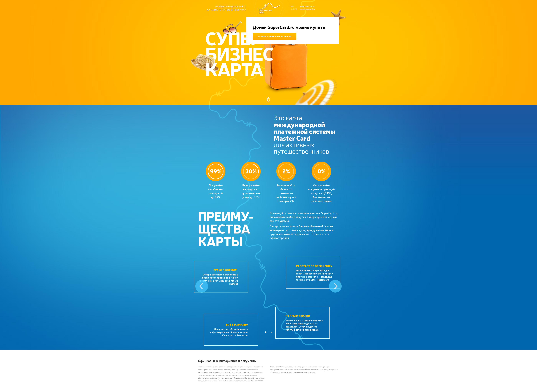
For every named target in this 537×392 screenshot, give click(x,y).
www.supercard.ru (307, 6)
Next (335, 286)
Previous (201, 286)
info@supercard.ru (307, 9)
